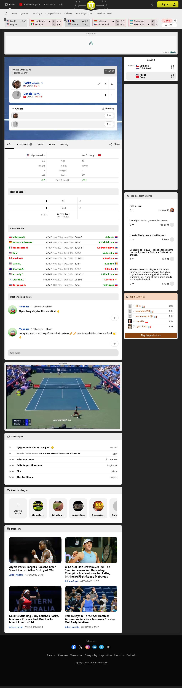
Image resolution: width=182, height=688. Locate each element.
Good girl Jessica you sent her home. (148, 220)
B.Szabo (109, 263)
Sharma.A (17, 269)
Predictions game (31, 4)
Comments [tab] (24, 144)
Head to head (104, 13)
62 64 (77, 263)
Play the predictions (151, 335)
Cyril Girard (141, 326)
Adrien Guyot (72, 581)
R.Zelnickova (106, 242)
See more (15, 353)
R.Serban (109, 279)
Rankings (37, 13)
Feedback (131, 655)
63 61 (49, 269)
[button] (60, 4)
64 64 (77, 253)
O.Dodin (109, 269)
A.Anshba (108, 253)
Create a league (18, 511)
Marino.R (17, 258)
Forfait (78, 237)
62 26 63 (79, 258)
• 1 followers (36, 306)
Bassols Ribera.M (22, 242)
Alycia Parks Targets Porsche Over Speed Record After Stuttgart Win (32, 568)
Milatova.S (18, 237)
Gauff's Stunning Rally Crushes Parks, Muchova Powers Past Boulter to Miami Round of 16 (34, 619)
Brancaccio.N (20, 247)
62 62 (49, 253)
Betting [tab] (64, 144)
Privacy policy (91, 655)
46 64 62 (79, 274)
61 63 (49, 247)
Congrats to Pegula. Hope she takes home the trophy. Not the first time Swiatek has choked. (151, 252)
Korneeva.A (19, 285)
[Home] (6, 13)
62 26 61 (79, 247)
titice (138, 306)
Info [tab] (9, 144)
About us (51, 655)
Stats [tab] (40, 144)
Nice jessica (135, 206)
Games (24, 13)
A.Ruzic (109, 237)
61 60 (49, 242)
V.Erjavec (108, 285)
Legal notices (106, 655)
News (14, 13)
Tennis (12, 4)
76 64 (77, 242)
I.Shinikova (107, 274)
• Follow (47, 306)
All (169, 25)
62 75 (77, 285)
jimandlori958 (143, 311)
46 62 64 (47, 279)
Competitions (53, 13)
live (167, 20)
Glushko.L (18, 279)
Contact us (119, 655)
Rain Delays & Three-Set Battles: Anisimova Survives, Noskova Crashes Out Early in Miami (90, 619)
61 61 (49, 237)
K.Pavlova (108, 258)
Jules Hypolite (16, 575)
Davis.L (16, 263)
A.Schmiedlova (105, 247)
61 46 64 (47, 274)
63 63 (49, 263)
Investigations (84, 13)
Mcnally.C (17, 274)
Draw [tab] (52, 144)
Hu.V (14, 253)
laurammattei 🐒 (144, 316)
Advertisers (63, 655)
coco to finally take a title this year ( (148, 235)
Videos (68, 13)
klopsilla (140, 321)
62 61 (49, 258)
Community (49, 4)
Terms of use (76, 655)
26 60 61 (79, 279)
